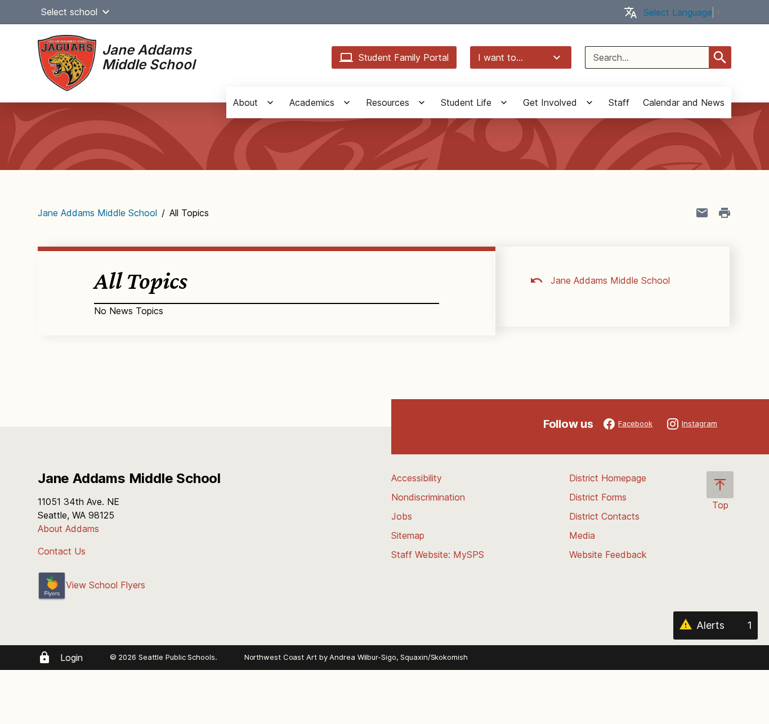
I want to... (500, 57)
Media (582, 535)
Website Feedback (608, 554)
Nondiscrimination (428, 497)
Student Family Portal (404, 57)
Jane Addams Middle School (97, 212)
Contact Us (62, 551)
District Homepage (607, 478)
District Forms (598, 497)
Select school (69, 11)
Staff (619, 102)
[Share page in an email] (702, 213)
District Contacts (604, 516)
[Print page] (724, 213)
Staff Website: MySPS (437, 554)
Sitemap (407, 535)
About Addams (68, 528)
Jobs (401, 516)
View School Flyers (105, 585)
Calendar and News (684, 102)
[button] (106, 12)
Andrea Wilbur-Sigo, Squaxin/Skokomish (398, 657)
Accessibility (416, 478)
